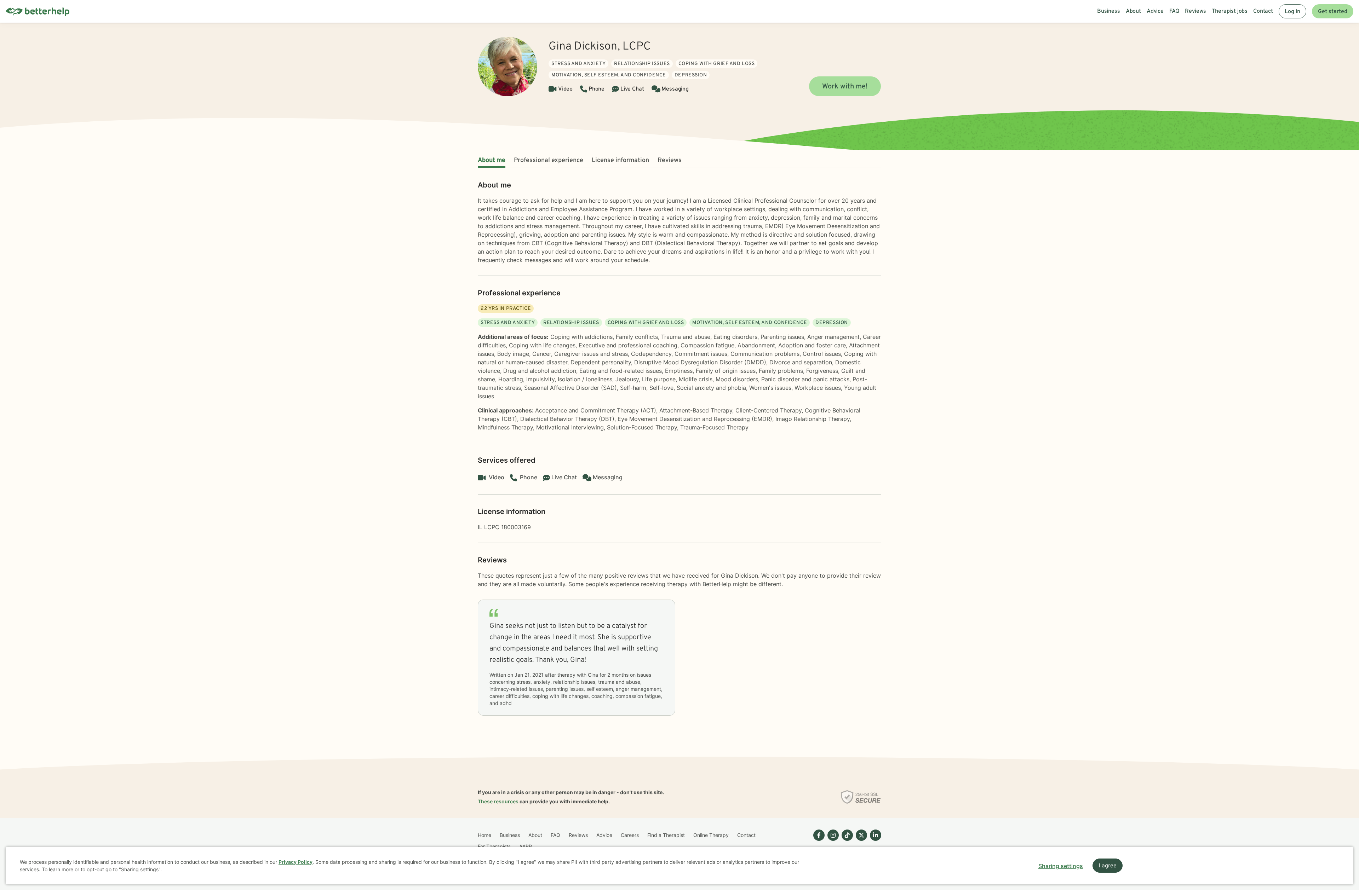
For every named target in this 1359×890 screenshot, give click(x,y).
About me (491, 160)
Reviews (670, 160)
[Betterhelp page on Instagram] (832, 841)
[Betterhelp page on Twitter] (860, 841)
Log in (1292, 11)
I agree (1108, 865)
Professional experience (548, 160)
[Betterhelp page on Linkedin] (874, 841)
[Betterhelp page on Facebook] (817, 841)
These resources (498, 801)
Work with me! (845, 86)
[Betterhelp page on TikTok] (846, 841)
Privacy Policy (295, 862)
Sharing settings (1060, 865)
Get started (1332, 11)
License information (620, 160)
